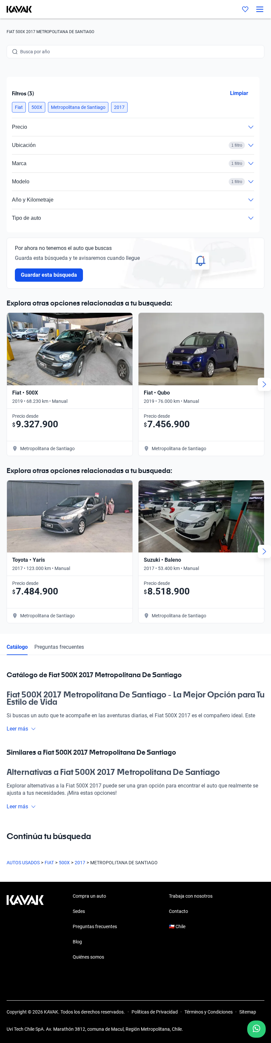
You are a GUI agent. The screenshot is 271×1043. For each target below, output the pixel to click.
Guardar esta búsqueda (49, 275)
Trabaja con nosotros (191, 896)
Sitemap (247, 1012)
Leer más (17, 729)
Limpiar (239, 93)
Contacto (178, 911)
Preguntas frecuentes (59, 647)
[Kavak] (16, 9)
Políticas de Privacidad (155, 1012)
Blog (77, 941)
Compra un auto (89, 896)
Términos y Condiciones (208, 1012)
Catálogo (17, 647)
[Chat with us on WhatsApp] (256, 1029)
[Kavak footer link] (25, 927)
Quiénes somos (88, 957)
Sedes (79, 911)
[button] (19, 107)
